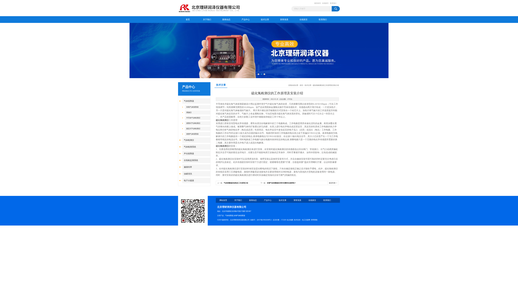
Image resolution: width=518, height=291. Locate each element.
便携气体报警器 (192, 134)
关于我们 (207, 19)
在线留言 (325, 3)
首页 (188, 19)
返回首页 (317, 3)
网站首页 (223, 200)
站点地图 (290, 220)
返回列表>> (333, 183)
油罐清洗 (188, 174)
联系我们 (333, 3)
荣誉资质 (284, 19)
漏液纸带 (188, 167)
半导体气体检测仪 (193, 118)
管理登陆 (314, 220)
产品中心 (246, 19)
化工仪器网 (306, 220)
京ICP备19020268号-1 (264, 220)
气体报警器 (189, 101)
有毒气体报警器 (192, 107)
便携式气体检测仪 (193, 123)
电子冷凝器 (189, 180)
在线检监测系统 (191, 160)
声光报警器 (189, 154)
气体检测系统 (190, 147)
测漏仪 (189, 112)
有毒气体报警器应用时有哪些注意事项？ (281, 183)
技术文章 (265, 19)
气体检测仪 (189, 140)
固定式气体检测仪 (193, 129)
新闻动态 (226, 19)
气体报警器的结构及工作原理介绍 (236, 183)
